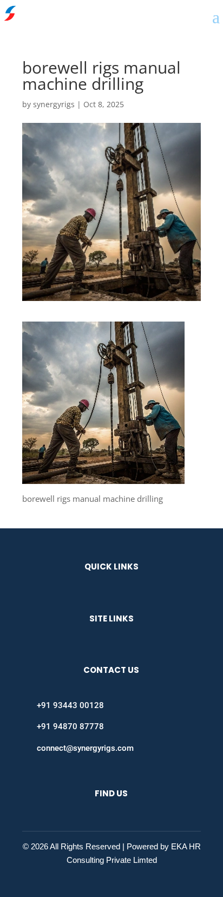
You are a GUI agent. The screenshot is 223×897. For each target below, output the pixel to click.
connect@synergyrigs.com (85, 748)
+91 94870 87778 (70, 726)
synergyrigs (54, 104)
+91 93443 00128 (70, 705)
